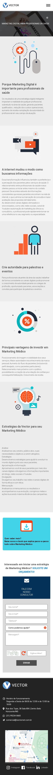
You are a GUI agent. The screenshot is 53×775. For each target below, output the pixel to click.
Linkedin (44, 767)
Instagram (15, 767)
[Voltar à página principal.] (11, 5)
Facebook (30, 767)
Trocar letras (23, 653)
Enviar (26, 663)
